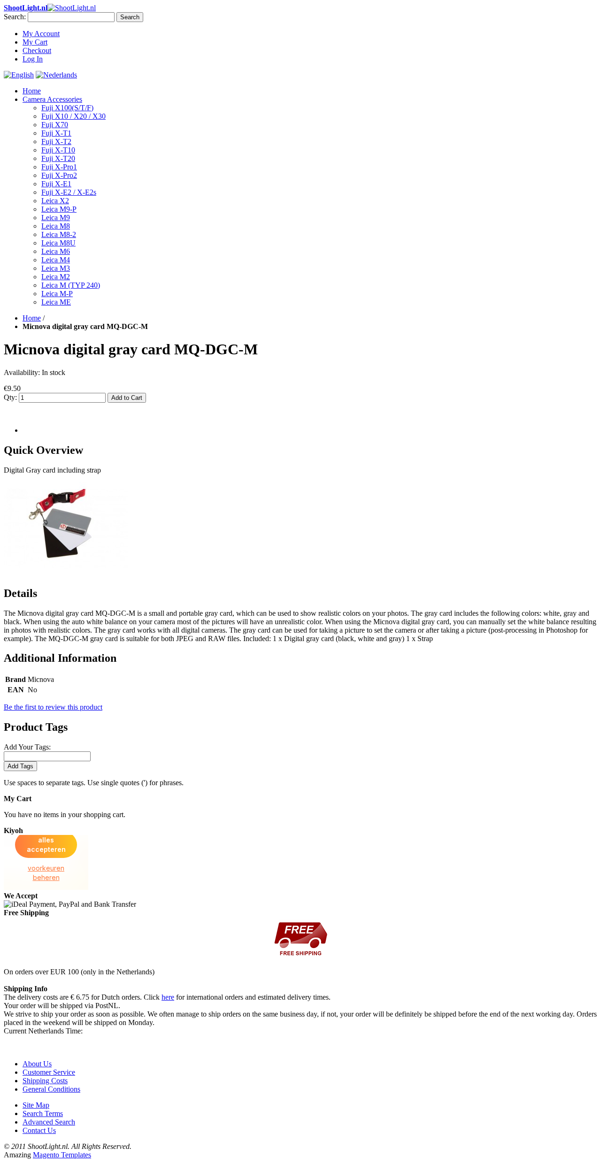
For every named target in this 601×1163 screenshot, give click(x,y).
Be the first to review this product (53, 707)
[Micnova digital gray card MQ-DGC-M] (66, 573)
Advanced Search (49, 1122)
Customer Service (49, 1072)
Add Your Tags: (27, 747)
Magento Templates (62, 1155)
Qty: (10, 397)
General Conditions (51, 1089)
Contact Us (39, 1130)
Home (32, 91)
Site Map (36, 1105)
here (168, 997)
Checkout (37, 50)
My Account (41, 34)
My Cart (35, 42)
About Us (37, 1064)
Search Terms (43, 1113)
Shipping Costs (45, 1081)
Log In (33, 59)
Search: (15, 17)
